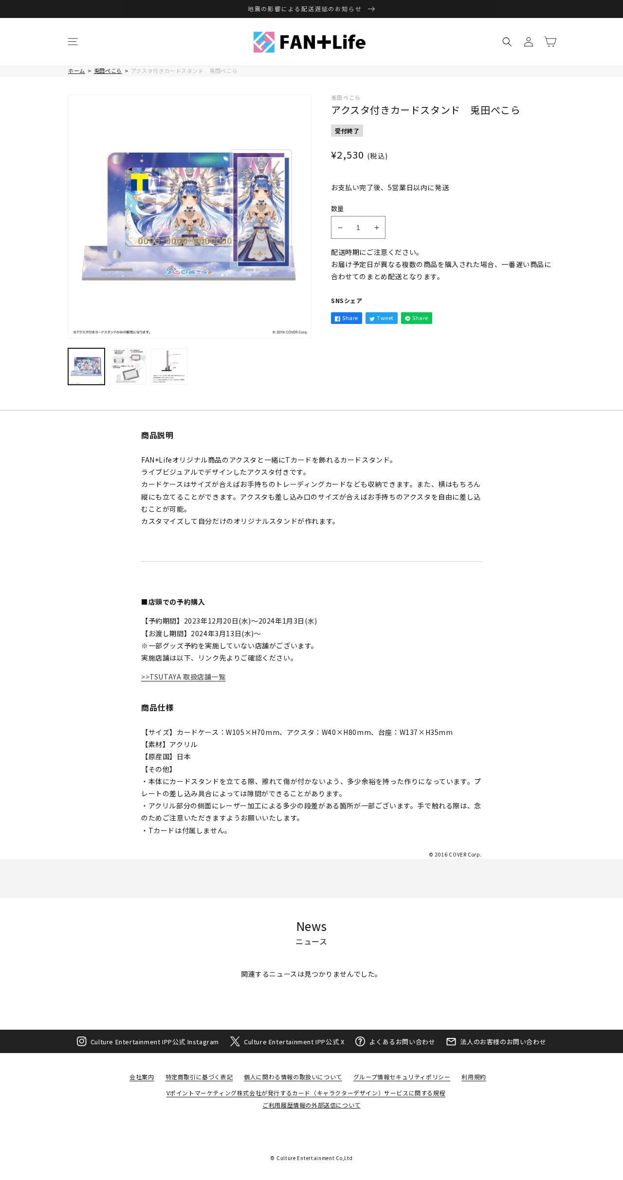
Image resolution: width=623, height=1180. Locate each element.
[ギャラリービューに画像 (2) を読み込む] (128, 366)
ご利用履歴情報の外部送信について (311, 1105)
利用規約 (473, 1077)
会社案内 (141, 1077)
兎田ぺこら (108, 70)
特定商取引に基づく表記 (199, 1077)
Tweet (385, 318)
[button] (73, 42)
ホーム (76, 70)
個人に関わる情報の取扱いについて (293, 1077)
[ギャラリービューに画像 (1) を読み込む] (86, 366)
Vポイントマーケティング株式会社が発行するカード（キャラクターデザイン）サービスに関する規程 (306, 1093)
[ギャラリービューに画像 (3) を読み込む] (169, 366)
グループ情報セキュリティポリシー (402, 1077)
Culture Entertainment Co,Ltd (314, 1158)
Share (350, 318)
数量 (337, 208)
